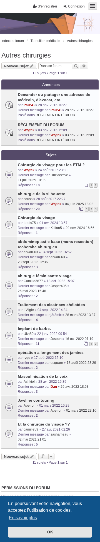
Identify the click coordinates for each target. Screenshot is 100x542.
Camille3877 (33, 281)
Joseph (56, 339)
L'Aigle (29, 310)
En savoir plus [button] (23, 517)
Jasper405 (59, 286)
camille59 (31, 429)
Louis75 (30, 223)
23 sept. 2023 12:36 (33, 262)
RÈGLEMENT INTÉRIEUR (55, 115)
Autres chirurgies (26, 55)
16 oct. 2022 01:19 (79, 339)
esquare (57, 363)
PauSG (29, 105)
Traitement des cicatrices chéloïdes (51, 304)
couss (28, 199)
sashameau (59, 434)
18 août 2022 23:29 (81, 363)
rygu (27, 358)
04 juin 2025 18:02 (79, 204)
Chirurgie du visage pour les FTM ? (51, 165)
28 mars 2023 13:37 (80, 315)
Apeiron (30, 405)
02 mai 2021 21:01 (32, 439)
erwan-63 (31, 252)
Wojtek (29, 130)
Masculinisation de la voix (43, 376)
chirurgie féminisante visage (45, 276)
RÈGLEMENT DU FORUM (41, 125)
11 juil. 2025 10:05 (32, 180)
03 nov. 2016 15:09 (79, 135)
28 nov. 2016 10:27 (79, 110)
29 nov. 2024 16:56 (80, 228)
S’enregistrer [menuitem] (47, 6)
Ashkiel (29, 382)
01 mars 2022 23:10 (81, 410)
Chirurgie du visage (36, 217)
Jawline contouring (36, 400)
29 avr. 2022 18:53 (75, 387)
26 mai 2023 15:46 (32, 291)
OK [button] (50, 532)
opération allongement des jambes (51, 352)
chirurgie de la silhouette (41, 194)
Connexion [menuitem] (76, 6)
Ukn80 (29, 334)
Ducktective (59, 175)
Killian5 (56, 228)
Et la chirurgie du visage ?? (44, 424)
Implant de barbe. (34, 328)
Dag (54, 387)
